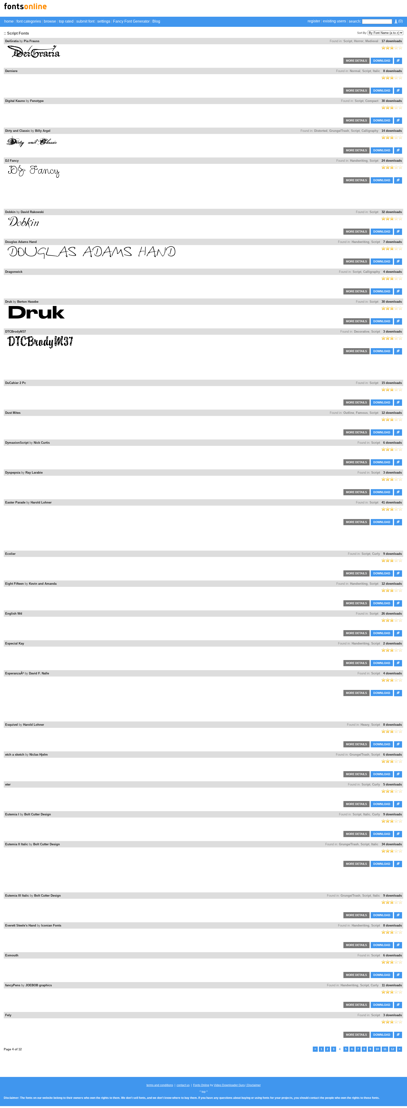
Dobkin (10, 212)
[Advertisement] (348, 9)
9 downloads (392, 554)
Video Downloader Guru (229, 1085)
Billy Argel (42, 131)
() (400, 21)
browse (50, 21)
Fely (8, 1015)
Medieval (371, 41)
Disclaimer (253, 1085)
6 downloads (392, 442)
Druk (8, 301)
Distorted (320, 131)
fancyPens (12, 985)
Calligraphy (370, 131)
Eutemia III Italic (17, 895)
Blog (156, 21)
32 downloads (392, 212)
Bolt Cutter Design (37, 814)
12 (392, 1049)
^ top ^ (203, 1091)
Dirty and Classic (17, 131)
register (314, 21)
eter (8, 784)
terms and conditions (160, 1085)
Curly (376, 554)
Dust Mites (12, 413)
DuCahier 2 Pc (15, 383)
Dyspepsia (12, 472)
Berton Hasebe (27, 301)
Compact (371, 101)
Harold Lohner (41, 502)
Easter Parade (15, 502)
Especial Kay (14, 643)
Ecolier (10, 554)
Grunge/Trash (339, 131)
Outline (348, 413)
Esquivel (11, 724)
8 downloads (392, 71)
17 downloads (392, 41)
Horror (358, 41)
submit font (85, 21)
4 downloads (392, 272)
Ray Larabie (34, 472)
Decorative (361, 331)
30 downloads (392, 101)
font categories (28, 21)
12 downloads (392, 413)
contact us (183, 1085)
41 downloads (392, 502)
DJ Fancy (12, 160)
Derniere (11, 71)
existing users (334, 21)
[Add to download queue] (398, 61)
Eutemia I (12, 814)
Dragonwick (13, 272)
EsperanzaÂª (14, 673)
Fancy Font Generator (131, 21)
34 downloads (392, 844)
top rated (66, 21)
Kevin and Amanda (43, 583)
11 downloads (392, 985)
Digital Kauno (15, 101)
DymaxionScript (16, 442)
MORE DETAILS (356, 60)
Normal (355, 71)
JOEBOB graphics (38, 985)
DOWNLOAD (381, 60)
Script (347, 41)
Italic (376, 71)
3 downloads (392, 331)
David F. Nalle (39, 673)
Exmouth (11, 955)
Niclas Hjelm (38, 754)
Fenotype (37, 101)
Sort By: (362, 33)
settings (103, 21)
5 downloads (392, 784)
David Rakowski (32, 212)
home (9, 21)
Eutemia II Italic (16, 844)
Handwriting (359, 160)
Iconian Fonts (51, 925)
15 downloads (392, 383)
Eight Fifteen (14, 583)
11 (385, 1049)
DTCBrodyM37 (15, 331)
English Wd (13, 613)
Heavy (365, 724)
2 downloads (392, 643)
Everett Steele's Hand (20, 925)
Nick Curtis (42, 442)
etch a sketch (14, 754)
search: (355, 21)
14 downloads (392, 131)
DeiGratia (12, 41)
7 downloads (392, 242)
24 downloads (392, 160)
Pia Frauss (31, 41)
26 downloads (392, 613)
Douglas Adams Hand (21, 242)
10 (377, 1049)
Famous (362, 413)
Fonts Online (201, 1085)
